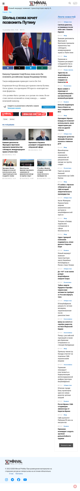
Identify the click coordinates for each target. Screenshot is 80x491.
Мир (10, 12)
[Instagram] (6, 479)
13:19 (60, 198)
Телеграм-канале (14, 108)
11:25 (60, 364)
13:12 (60, 218)
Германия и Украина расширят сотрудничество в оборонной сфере (40, 144)
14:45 (60, 86)
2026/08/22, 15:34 (10, 155)
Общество (68, 22)
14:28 (60, 102)
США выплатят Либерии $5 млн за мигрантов (65, 420)
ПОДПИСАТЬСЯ (48, 107)
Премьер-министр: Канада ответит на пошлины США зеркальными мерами (65, 356)
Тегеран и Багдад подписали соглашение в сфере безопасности (65, 226)
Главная (4, 12)
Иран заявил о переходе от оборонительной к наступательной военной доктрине (65, 93)
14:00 (60, 147)
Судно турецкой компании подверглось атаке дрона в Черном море (65, 242)
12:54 (60, 234)
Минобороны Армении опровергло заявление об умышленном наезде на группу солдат (27, 172)
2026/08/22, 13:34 (44, 178)
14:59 (60, 70)
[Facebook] (18, 479)
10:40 (60, 415)
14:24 (60, 115)
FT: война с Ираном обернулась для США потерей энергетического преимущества (66, 189)
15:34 (60, 35)
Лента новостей (67, 16)
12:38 (60, 250)
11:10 (60, 385)
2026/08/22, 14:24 (10, 178)
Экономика (68, 319)
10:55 (60, 401)
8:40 (60, 22)
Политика (67, 86)
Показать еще (66, 445)
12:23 (60, 269)
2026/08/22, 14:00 (27, 178)
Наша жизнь (68, 70)
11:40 (60, 348)
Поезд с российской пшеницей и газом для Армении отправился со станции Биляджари (66, 340)
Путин (5, 119)
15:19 (60, 56)
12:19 (60, 300)
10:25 (60, 426)
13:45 (60, 168)
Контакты (19, 474)
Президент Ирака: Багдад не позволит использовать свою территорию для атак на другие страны (9, 172)
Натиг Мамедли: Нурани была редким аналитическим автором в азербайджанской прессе (65, 208)
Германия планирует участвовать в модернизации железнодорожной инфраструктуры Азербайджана (65, 374)
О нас (11, 474)
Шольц (12, 119)
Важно (66, 102)
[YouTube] (25, 479)
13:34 (60, 182)
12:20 (60, 282)
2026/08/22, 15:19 (36, 150)
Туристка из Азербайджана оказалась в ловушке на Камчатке (64, 77)
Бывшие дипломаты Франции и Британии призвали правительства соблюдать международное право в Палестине (13, 147)
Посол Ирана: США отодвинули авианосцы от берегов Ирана (35, 8)
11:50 (60, 332)
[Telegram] (12, 479)
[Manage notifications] (75, 486)
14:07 (60, 134)
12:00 (60, 319)
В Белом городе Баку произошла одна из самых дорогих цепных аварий (64, 393)
